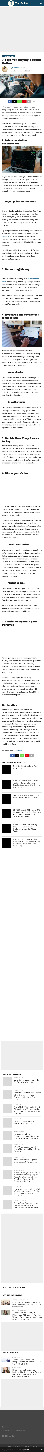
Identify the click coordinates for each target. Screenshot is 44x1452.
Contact (18, 1446)
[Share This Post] (14, 101)
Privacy (27, 1446)
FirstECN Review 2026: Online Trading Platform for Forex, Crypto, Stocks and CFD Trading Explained (26, 784)
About (9, 1446)
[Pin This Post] (24, 101)
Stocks (19, 751)
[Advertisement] (22, 29)
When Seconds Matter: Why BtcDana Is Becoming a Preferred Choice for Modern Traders (25, 828)
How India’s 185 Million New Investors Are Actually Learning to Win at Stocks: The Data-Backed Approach (26, 842)
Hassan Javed (17, 68)
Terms (34, 1446)
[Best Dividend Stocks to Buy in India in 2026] (6, 769)
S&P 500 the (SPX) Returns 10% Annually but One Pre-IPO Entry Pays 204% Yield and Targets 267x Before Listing (27, 813)
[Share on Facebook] (10, 101)
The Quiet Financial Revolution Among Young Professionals (26, 796)
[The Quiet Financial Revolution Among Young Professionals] (6, 799)
